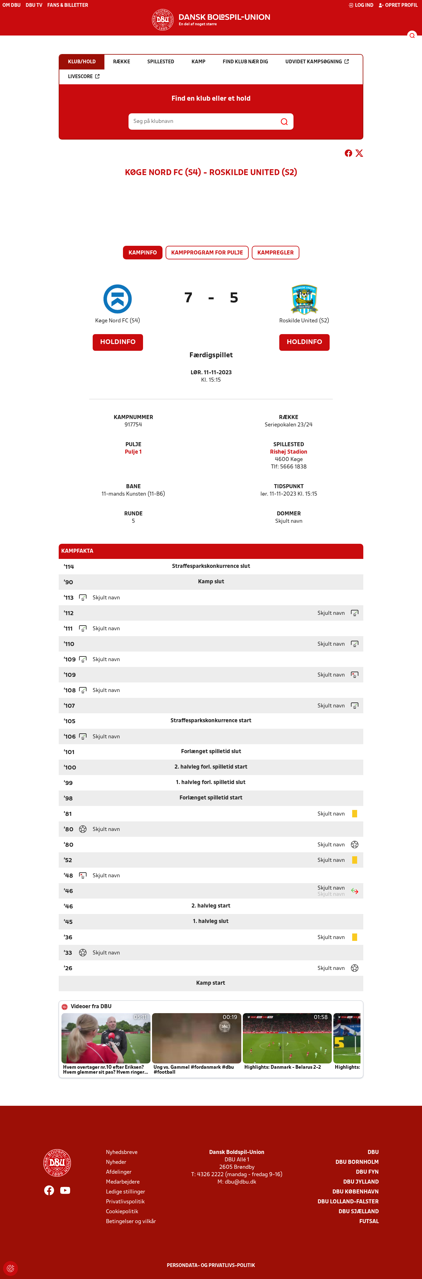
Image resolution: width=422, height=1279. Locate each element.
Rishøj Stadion (288, 452)
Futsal (369, 1221)
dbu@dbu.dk (240, 1182)
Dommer (289, 514)
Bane (133, 486)
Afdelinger (119, 1172)
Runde (133, 514)
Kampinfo (143, 253)
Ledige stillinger (125, 1192)
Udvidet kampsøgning (313, 62)
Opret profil (401, 5)
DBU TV (34, 5)
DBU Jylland (361, 1182)
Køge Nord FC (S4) (117, 321)
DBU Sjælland (359, 1211)
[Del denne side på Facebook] (348, 154)
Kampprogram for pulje (207, 253)
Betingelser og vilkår (131, 1221)
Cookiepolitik (122, 1211)
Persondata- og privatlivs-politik (211, 1266)
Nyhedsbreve (121, 1152)
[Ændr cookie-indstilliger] (10, 1268)
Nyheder (116, 1162)
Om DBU (11, 5)
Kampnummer (133, 417)
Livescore (80, 77)
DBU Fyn (367, 1172)
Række (288, 417)
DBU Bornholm (357, 1162)
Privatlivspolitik (125, 1202)
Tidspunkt (289, 486)
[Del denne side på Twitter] (359, 154)
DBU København (355, 1192)
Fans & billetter (67, 5)
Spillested (288, 444)
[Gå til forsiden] (211, 20)
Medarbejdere (123, 1182)
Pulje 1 (133, 452)
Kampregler (275, 253)
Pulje (133, 444)
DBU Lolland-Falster (348, 1202)
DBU (373, 1152)
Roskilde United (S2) (304, 321)
